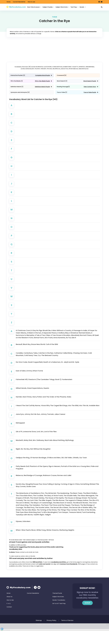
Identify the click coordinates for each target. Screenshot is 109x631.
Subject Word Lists (62, 7)
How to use (31, 2)
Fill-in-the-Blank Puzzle (42, 81)
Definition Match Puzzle (42, 87)
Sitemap (39, 620)
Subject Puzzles (48, 7)
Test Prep (74, 7)
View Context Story (90, 87)
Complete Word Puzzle (42, 75)
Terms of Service (67, 620)
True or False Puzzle (90, 92)
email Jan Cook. (33, 552)
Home (8, 2)
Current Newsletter (19, 2)
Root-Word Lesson (33, 7)
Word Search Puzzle (89, 81)
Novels (82, 7)
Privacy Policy (51, 620)
